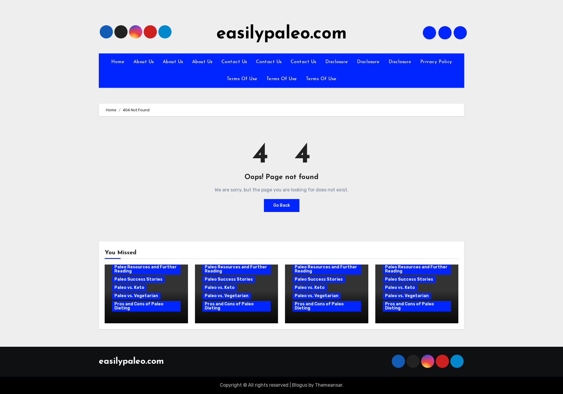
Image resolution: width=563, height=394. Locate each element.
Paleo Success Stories (138, 279)
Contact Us (234, 62)
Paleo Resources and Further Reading (145, 269)
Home (118, 62)
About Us (143, 62)
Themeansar (328, 385)
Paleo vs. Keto (129, 287)
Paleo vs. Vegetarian (136, 295)
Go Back (281, 205)
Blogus (299, 385)
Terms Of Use (242, 79)
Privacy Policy (436, 62)
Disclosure (336, 62)
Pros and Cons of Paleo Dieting (138, 306)
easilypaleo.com (281, 34)
